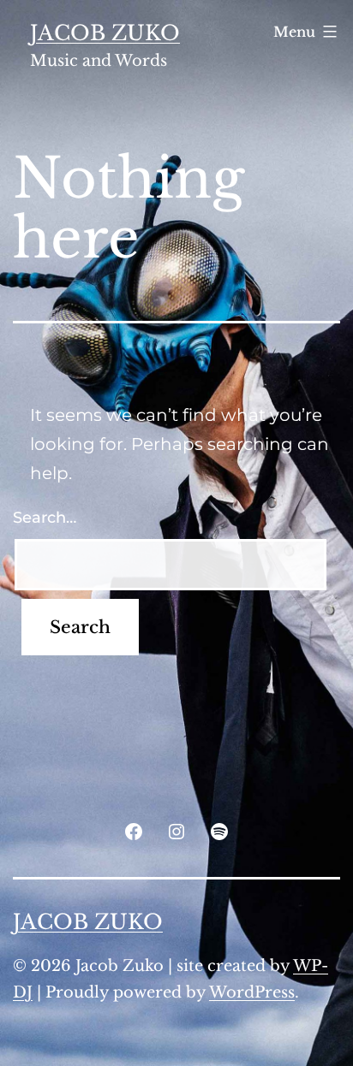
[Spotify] (219, 830)
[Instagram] (176, 830)
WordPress (252, 992)
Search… (44, 517)
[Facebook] (132, 830)
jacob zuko (105, 33)
